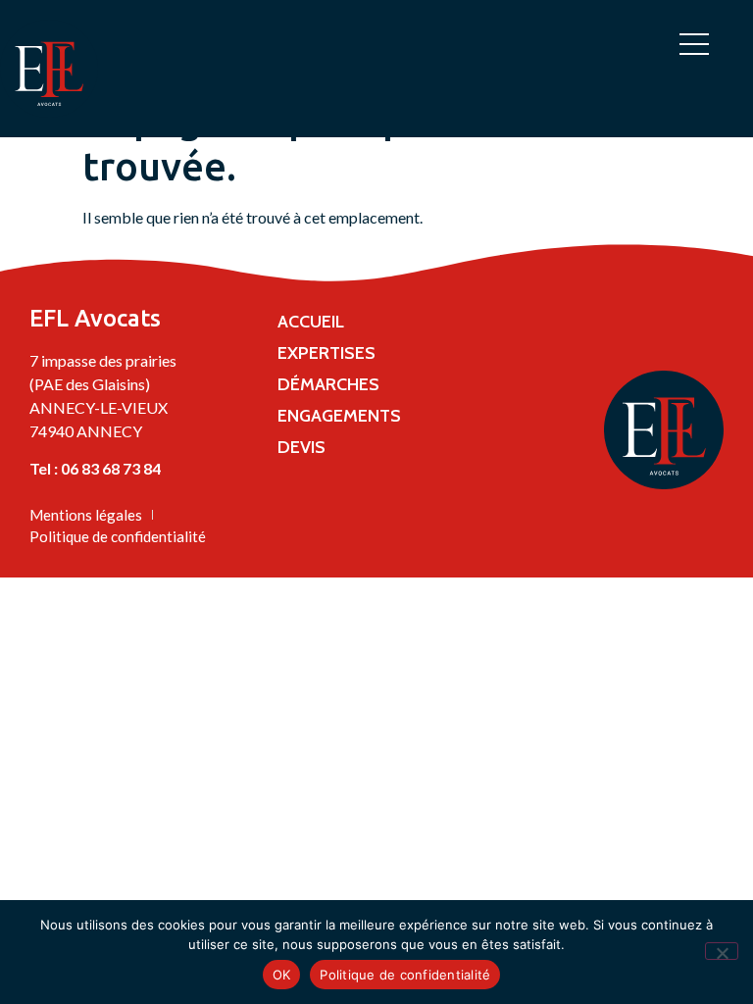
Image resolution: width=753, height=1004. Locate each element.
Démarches (328, 384)
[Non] (721, 951)
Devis (301, 447)
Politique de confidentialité (405, 974)
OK (282, 974)
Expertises (326, 353)
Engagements (339, 416)
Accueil (310, 321)
